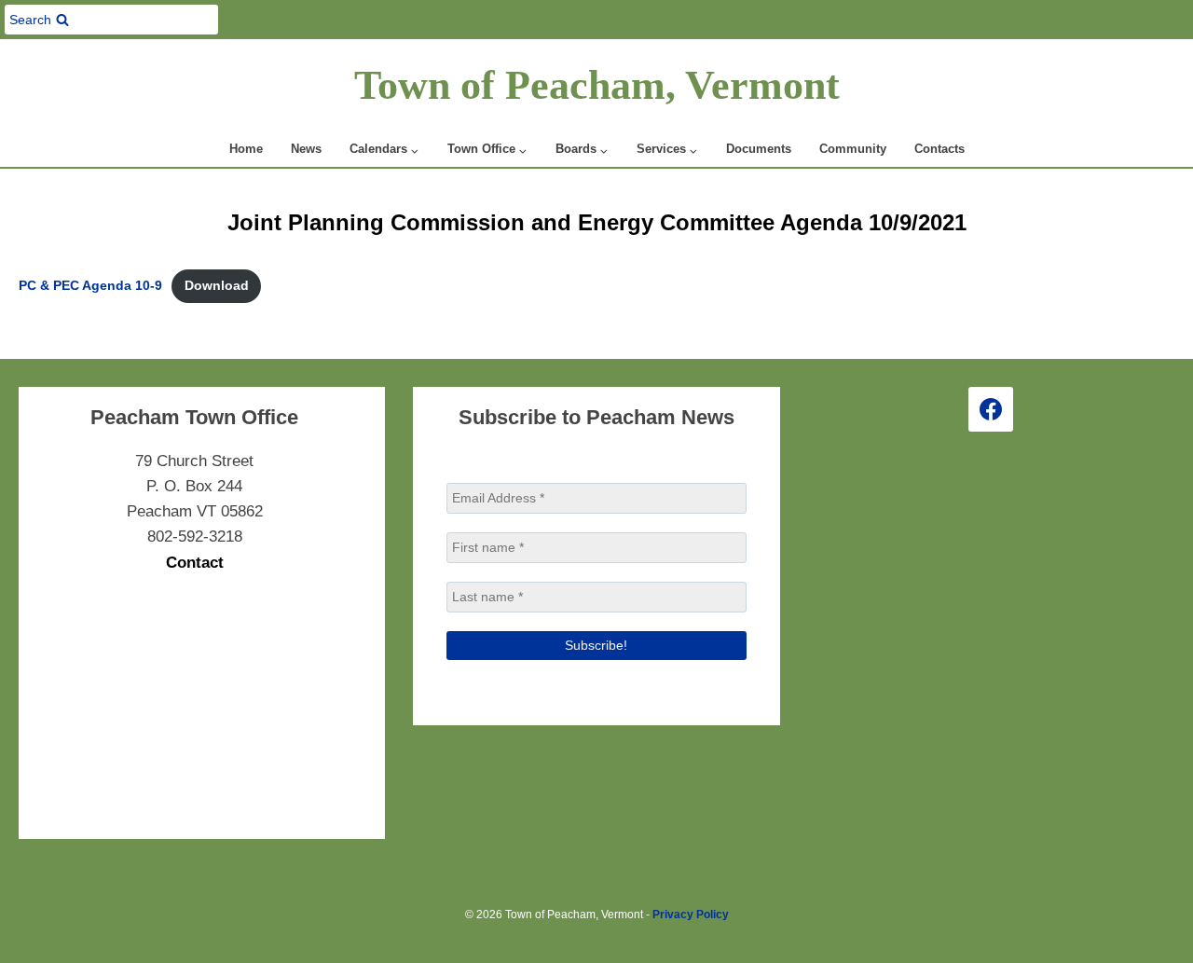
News (306, 149)
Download (217, 286)
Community (852, 149)
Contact (195, 562)
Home (246, 149)
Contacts (939, 149)
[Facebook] (990, 409)
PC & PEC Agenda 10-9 (90, 286)
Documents (758, 149)
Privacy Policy (690, 914)
